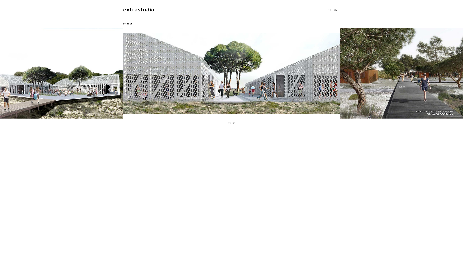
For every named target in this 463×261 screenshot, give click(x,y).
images (128, 23)
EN (335, 9)
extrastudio (138, 10)
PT (329, 9)
